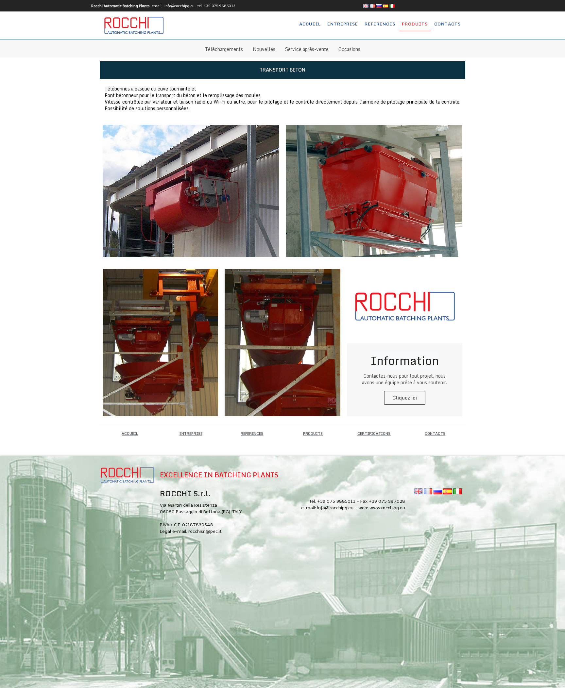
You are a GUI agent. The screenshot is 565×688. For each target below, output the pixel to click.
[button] (130, 434)
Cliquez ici (404, 397)
